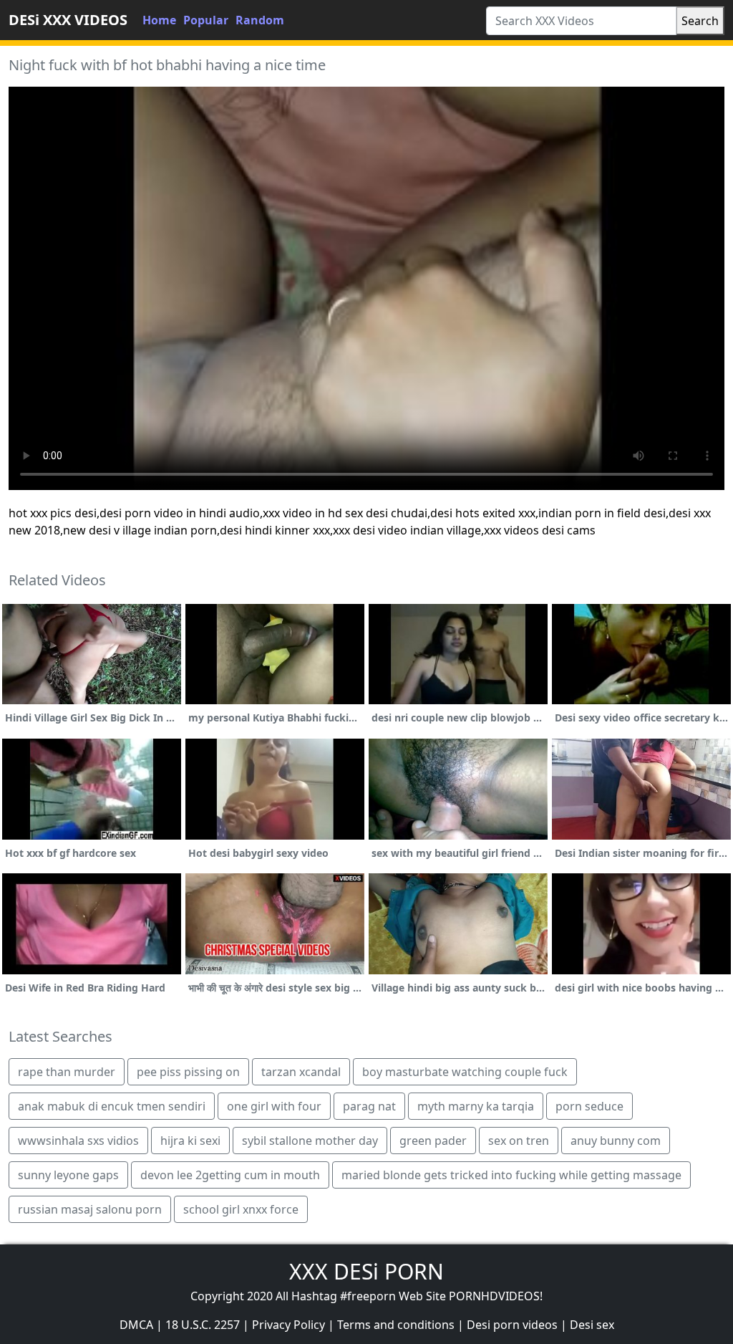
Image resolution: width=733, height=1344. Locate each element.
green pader (433, 1140)
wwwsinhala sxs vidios (78, 1140)
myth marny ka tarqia (475, 1106)
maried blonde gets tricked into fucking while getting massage (511, 1175)
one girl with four (274, 1106)
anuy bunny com (616, 1140)
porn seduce (589, 1106)
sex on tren (518, 1140)
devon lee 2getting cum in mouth (230, 1175)
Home (159, 20)
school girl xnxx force (240, 1209)
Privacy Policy (288, 1325)
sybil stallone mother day (310, 1140)
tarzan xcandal (301, 1072)
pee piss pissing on (188, 1072)
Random (260, 20)
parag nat (369, 1106)
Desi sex (592, 1325)
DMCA (136, 1325)
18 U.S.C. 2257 (202, 1325)
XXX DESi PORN (366, 1271)
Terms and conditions (396, 1325)
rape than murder (66, 1072)
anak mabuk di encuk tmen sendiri (111, 1106)
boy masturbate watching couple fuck (465, 1072)
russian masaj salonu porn (90, 1209)
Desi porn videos (512, 1325)
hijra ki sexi (190, 1140)
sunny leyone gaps (68, 1175)
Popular (205, 20)
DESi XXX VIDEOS (68, 19)
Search (700, 21)
